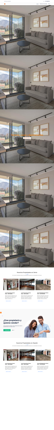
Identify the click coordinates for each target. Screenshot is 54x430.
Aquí (12, 330)
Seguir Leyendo (8, 371)
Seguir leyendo (40, 371)
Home (38, 3)
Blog (49, 3)
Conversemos (7, 330)
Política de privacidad (43, 3)
